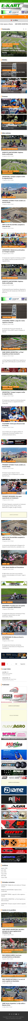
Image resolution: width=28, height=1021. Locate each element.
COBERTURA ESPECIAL (14, 246)
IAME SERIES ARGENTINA (8, 122)
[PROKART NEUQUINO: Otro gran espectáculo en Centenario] (14, 486)
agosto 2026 (4, 868)
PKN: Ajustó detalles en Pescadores (13, 567)
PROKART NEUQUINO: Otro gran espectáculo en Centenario (12, 89)
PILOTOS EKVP (16, 106)
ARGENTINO (7, 45)
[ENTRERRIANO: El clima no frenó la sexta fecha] (14, 627)
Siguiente (22, 664)
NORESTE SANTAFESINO (12, 148)
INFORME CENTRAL (19, 949)
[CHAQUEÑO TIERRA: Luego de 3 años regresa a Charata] (14, 311)
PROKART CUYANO (11, 197)
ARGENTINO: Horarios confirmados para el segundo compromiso (13, 50)
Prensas (5, 96)
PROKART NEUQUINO (11, 86)
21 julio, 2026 (5, 1007)
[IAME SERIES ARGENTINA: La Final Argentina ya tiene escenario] (14, 342)
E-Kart (14, 54)
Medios (4, 60)
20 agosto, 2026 (6, 75)
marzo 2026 (4, 877)
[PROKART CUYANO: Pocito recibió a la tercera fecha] (14, 455)
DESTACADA (18, 45)
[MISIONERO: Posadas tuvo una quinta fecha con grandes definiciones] (14, 596)
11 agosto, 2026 (6, 128)
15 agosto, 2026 (8, 54)
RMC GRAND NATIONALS (20, 975)
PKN (8, 563)
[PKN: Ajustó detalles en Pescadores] (14, 557)
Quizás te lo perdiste (9, 910)
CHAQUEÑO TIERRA (7, 70)
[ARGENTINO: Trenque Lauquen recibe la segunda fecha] (14, 382)
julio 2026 (3, 870)
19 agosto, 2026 (6, 180)
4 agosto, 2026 (5, 959)
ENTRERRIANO (10, 633)
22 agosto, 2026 (6, 253)
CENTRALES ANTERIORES (8, 924)
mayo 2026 (4, 873)
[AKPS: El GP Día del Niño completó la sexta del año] (14, 528)
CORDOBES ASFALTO (7, 106)
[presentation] (24, 29)
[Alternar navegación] (3, 17)
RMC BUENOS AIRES (7, 951)
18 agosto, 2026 (6, 91)
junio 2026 (3, 872)
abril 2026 (3, 875)
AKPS (4, 221)
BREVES (12, 45)
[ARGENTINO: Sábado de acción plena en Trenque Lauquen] (14, 240)
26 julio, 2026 (5, 983)
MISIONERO (9, 602)
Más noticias (6, 133)
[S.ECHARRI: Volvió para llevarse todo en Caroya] (14, 414)
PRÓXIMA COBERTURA (7, 173)
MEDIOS (13, 70)
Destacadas (6, 29)
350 (16, 664)
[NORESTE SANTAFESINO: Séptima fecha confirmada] (14, 271)
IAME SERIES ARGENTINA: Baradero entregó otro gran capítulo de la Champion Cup (13, 931)
